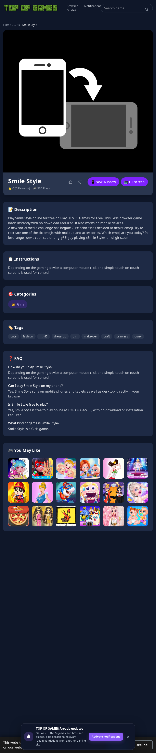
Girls (17, 25)
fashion (28, 336)
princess (122, 336)
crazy (138, 336)
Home (7, 25)
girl (75, 336)
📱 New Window (103, 182)
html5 (44, 336)
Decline (141, 745)
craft (107, 336)
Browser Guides (72, 8)
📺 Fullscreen (134, 182)
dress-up (60, 336)
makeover (90, 336)
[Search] (146, 9)
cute (13, 336)
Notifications (92, 6)
